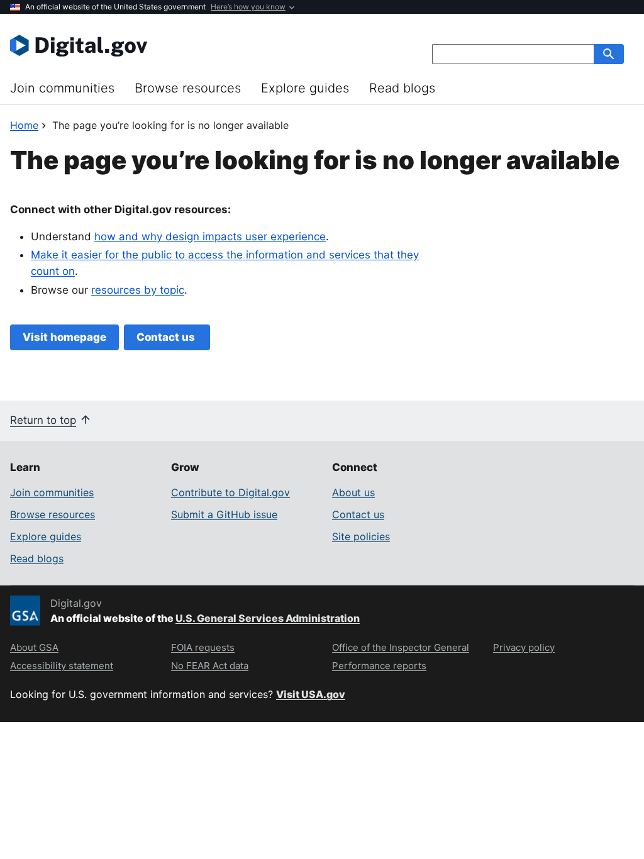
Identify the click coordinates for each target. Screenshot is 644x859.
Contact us (166, 337)
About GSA (34, 647)
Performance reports (379, 666)
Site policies (361, 536)
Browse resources (188, 88)
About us (353, 492)
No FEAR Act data (209, 666)
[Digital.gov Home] (166, 45)
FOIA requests (203, 647)
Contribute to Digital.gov (230, 492)
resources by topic (137, 290)
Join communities (62, 88)
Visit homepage (64, 337)
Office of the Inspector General (400, 647)
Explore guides (305, 88)
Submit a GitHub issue (224, 514)
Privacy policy (524, 647)
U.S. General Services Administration (267, 618)
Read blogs (402, 88)
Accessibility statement (61, 666)
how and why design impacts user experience (210, 236)
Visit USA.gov (310, 694)
